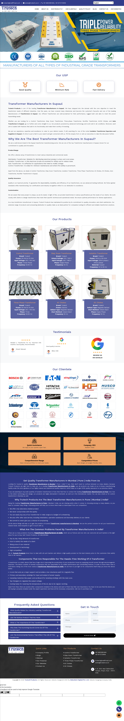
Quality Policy (84, 9)
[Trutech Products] (9, 9)
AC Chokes (68, 663)
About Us (44, 9)
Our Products (56, 9)
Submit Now (89, 635)
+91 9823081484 (100, 652)
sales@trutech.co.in (31, 3)
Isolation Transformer (72, 658)
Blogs (38, 655)
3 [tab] (62, 359)
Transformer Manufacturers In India (50, 566)
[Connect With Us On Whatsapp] (119, 703)
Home (37, 9)
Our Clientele (71, 9)
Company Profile (42, 653)
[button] (9, 40)
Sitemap (39, 658)
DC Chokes (68, 666)
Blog (95, 9)
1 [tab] (60, 359)
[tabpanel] (26, 346)
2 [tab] (61, 359)
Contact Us (103, 9)
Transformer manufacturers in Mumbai (65, 523)
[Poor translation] (7, 692)
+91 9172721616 (60, 3)
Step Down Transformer (73, 655)
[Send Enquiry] (119, 715)
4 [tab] (64, 359)
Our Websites (116, 9)
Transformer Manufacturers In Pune (33, 503)
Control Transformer (71, 653)
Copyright (15, 680)
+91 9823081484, (49, 3)
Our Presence (41, 661)
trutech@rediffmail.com (11, 3)
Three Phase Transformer (73, 661)
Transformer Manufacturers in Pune (95, 492)
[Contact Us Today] (119, 709)
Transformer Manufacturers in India (61, 486)
